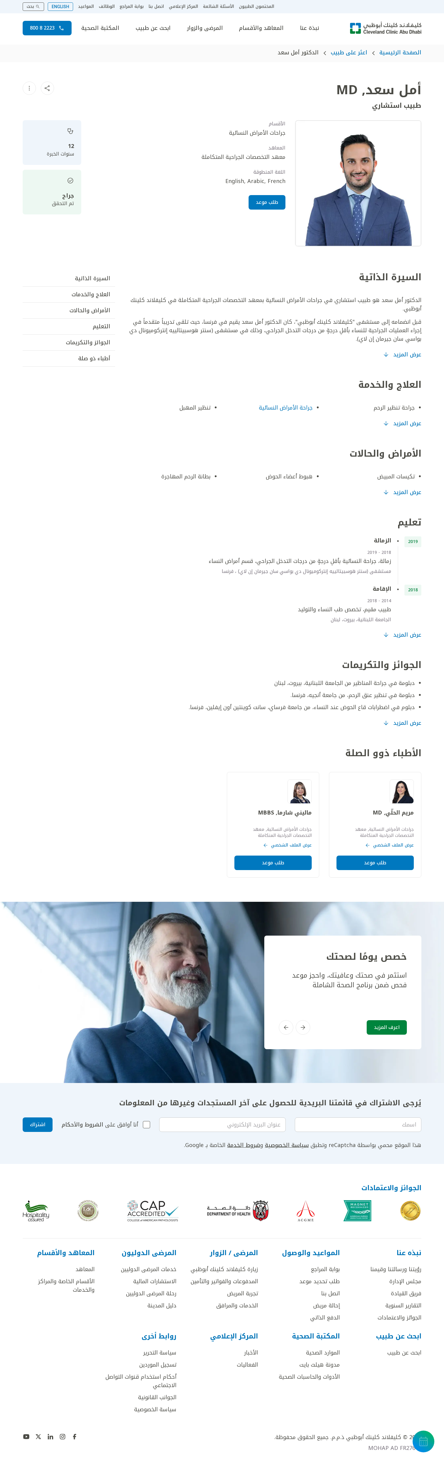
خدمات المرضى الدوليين (148, 1269)
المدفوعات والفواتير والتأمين (224, 1281)
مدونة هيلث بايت (319, 1365)
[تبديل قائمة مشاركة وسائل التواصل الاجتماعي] (47, 88)
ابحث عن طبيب (153, 28)
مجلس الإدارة (405, 1281)
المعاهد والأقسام (261, 28)
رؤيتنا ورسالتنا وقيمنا (395, 1269)
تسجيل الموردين (157, 1365)
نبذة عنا (309, 28)
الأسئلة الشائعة (218, 7)
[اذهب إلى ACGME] (306, 1210)
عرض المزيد (407, 354)
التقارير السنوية (403, 1305)
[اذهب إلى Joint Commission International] (410, 1210)
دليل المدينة (161, 1305)
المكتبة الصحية (100, 28)
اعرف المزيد (387, 1027)
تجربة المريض (242, 1293)
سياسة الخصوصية (287, 1145)
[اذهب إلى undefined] (74, 1436)
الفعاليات (247, 1365)
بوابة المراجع (132, 7)
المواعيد (86, 7)
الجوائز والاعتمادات (399, 1318)
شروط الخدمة (243, 1145)
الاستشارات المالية (154, 1281)
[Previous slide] (303, 1027)
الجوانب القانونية (157, 1397)
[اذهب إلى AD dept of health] (238, 1210)
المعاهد (85, 1269)
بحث (30, 6)
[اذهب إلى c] (88, 1210)
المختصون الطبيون (256, 7)
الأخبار (251, 1353)
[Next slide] (286, 1027)
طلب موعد (267, 202)
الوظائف (107, 7)
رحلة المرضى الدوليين (151, 1293)
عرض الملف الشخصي (393, 845)
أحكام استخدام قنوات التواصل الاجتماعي (140, 1381)
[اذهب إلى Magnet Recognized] (357, 1210)
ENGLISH (60, 6)
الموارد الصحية (323, 1353)
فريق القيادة (406, 1293)
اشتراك (37, 1124)
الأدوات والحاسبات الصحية (309, 1377)
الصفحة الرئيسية (400, 52)
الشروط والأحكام (82, 1125)
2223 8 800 (42, 28)
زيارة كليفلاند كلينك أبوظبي (224, 1269)
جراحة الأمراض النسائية (286, 407)
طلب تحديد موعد (319, 1281)
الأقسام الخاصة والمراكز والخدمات (66, 1285)
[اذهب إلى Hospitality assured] (36, 1210)
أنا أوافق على (100, 1124)
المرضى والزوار (205, 28)
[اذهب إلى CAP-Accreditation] (153, 1210)
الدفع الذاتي (325, 1318)
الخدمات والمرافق (237, 1305)
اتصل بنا (156, 7)
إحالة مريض (326, 1305)
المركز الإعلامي (183, 7)
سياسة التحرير (159, 1353)
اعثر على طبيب (349, 52)
